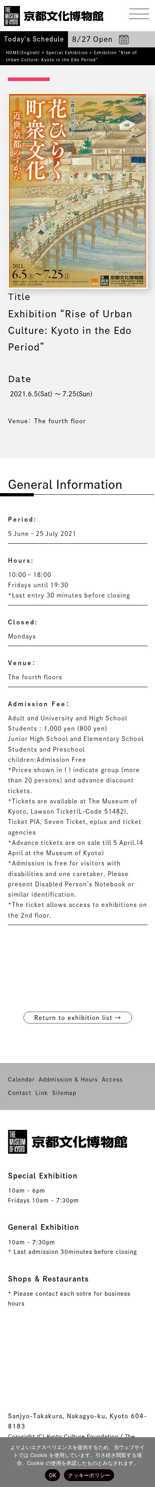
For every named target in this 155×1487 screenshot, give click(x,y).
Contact (19, 1093)
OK (52, 1475)
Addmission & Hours (68, 1079)
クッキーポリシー (89, 1475)
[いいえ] (141, 1462)
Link (41, 1093)
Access (112, 1079)
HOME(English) (23, 53)
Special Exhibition (67, 53)
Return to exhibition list (77, 1017)
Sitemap (64, 1093)
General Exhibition (43, 1227)
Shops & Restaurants (48, 1278)
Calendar (21, 1079)
